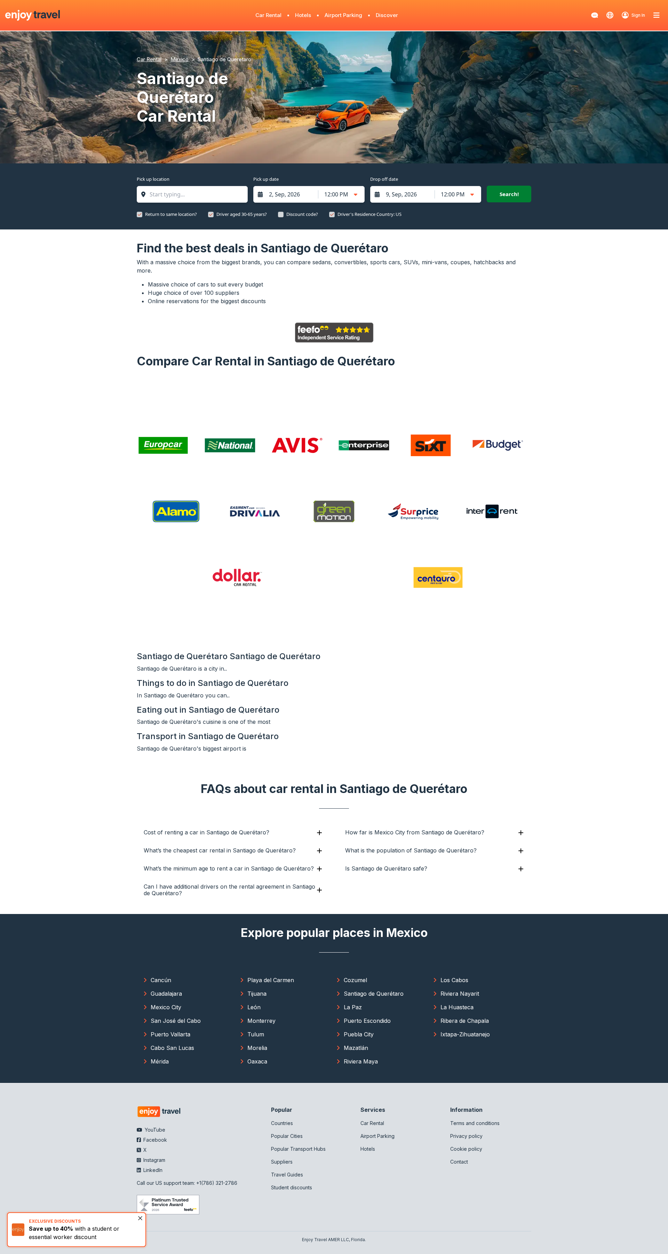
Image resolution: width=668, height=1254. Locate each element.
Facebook (154, 1140)
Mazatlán (356, 1047)
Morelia (257, 1047)
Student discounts (291, 1187)
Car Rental (268, 15)
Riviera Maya (361, 1061)
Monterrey (261, 1020)
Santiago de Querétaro (374, 993)
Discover (387, 15)
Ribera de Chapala (464, 1020)
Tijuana (257, 993)
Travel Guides (287, 1175)
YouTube (154, 1130)
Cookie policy (466, 1149)
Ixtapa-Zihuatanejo (465, 1034)
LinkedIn (152, 1170)
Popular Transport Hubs (298, 1149)
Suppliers (282, 1162)
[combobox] (196, 194)
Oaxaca (257, 1061)
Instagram (153, 1160)
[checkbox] (139, 214)
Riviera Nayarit (459, 993)
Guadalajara (166, 993)
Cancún (161, 980)
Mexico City (166, 1007)
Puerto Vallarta (170, 1034)
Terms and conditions (475, 1123)
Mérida (160, 1061)
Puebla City (359, 1034)
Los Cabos (454, 980)
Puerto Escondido (367, 1020)
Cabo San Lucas (172, 1047)
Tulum (255, 1034)
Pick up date (266, 179)
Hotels (303, 15)
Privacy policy (466, 1136)
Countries (282, 1123)
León (254, 1007)
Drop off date (384, 179)
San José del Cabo (176, 1020)
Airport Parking (343, 15)
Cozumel (355, 980)
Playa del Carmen (270, 980)
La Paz (353, 1007)
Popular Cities (287, 1136)
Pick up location (153, 179)
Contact (459, 1162)
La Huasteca (457, 1007)
